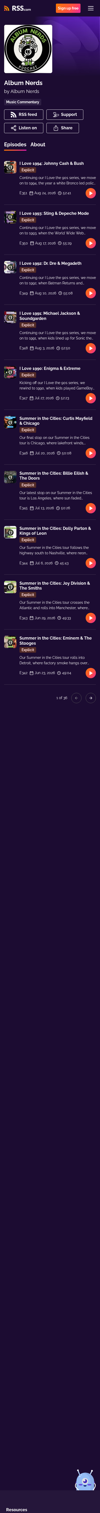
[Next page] (91, 698)
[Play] (91, 193)
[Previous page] (76, 698)
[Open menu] (91, 8)
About (38, 144)
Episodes (15, 144)
